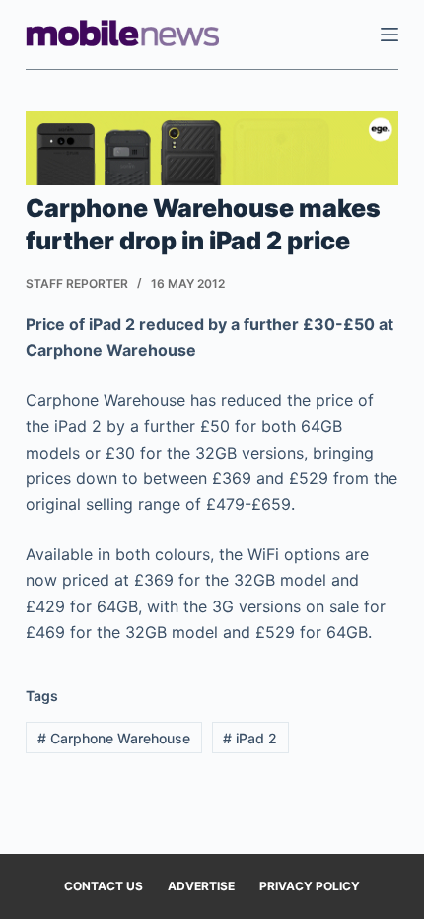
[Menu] (389, 34)
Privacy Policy (309, 886)
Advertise (201, 886)
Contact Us (103, 886)
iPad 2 (250, 738)
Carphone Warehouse (113, 738)
